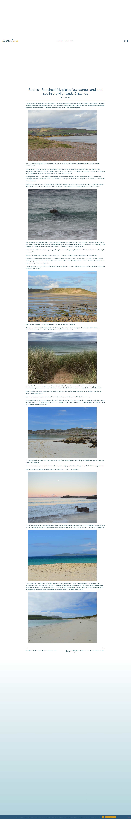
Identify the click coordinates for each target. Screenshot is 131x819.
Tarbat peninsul (84, 177)
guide (83, 179)
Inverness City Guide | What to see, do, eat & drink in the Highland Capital (85, 651)
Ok (103, 816)
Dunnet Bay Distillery (61, 266)
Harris (75, 527)
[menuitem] (60, 41)
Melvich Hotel (48, 330)
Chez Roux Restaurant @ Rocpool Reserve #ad (41, 650)
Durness (88, 397)
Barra (51, 583)
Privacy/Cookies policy (110, 816)
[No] (129, 816)
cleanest (95, 103)
